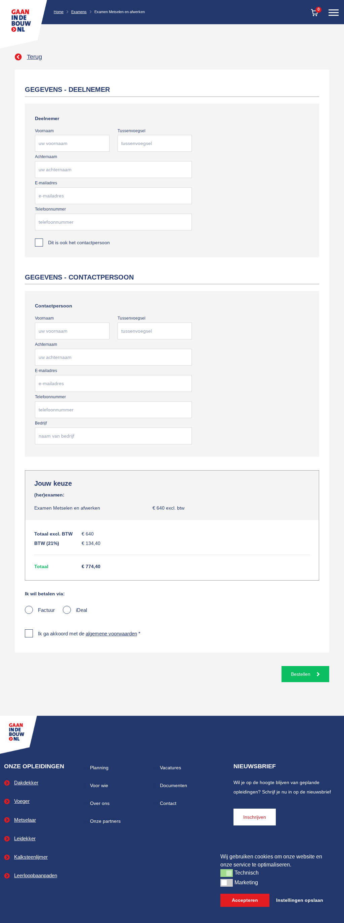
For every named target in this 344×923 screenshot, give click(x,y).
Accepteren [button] (245, 900)
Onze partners (105, 821)
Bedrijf (41, 423)
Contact (168, 803)
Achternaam (46, 156)
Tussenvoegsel (131, 130)
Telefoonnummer (50, 209)
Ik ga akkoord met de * (89, 633)
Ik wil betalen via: (45, 593)
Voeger (22, 801)
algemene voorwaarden (111, 633)
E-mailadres (46, 183)
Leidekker (25, 838)
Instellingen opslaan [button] (299, 900)
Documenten (173, 785)
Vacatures (170, 767)
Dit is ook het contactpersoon (79, 242)
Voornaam (44, 130)
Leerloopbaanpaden (35, 875)
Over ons (100, 803)
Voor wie (99, 785)
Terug (34, 56)
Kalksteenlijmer (31, 857)
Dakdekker (26, 782)
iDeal (81, 610)
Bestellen (301, 674)
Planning (99, 767)
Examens (79, 12)
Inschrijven (254, 817)
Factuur (46, 610)
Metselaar (25, 820)
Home (58, 12)
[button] (226, 873)
